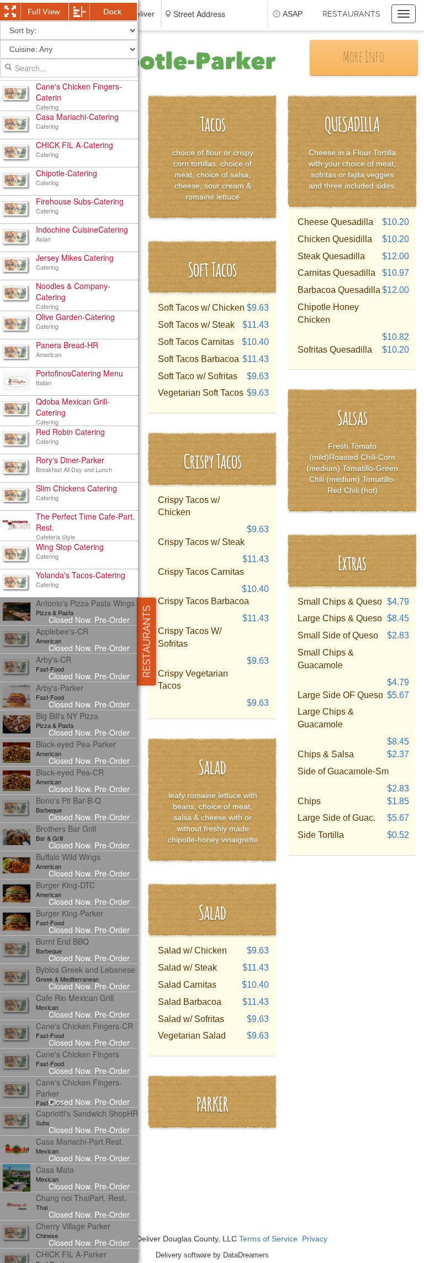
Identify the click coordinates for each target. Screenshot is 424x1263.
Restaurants (351, 13)
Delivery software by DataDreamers (212, 1255)
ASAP (293, 13)
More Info (363, 58)
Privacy (314, 1239)
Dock (112, 11)
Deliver (142, 13)
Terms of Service (268, 1239)
